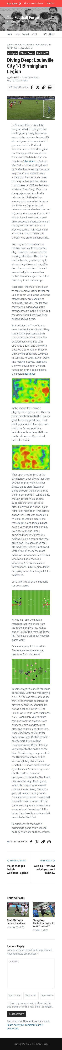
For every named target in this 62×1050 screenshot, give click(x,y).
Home (9, 34)
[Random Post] (45, 34)
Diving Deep (27, 53)
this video (29, 161)
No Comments (31, 77)
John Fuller (14, 77)
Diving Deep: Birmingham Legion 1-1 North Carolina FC (43, 923)
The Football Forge (23, 17)
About (34, 34)
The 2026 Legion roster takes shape (16, 922)
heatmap (29, 373)
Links (17, 34)
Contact (25, 34)
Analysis (12, 53)
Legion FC (20, 44)
